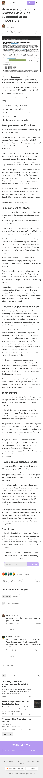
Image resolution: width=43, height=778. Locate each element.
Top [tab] (4, 676)
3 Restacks (26, 574)
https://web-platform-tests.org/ (25, 639)
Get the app (32, 768)
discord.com (20, 250)
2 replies (11, 630)
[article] (21, 689)
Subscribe (31, 3)
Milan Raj (9, 615)
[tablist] (11, 596)
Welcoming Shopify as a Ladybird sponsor (16, 720)
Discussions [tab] (18, 676)
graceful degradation (29, 274)
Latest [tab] (9, 676)
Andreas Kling (11, 25)
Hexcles (9, 637)
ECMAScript (10, 137)
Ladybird (26, 79)
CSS (27, 137)
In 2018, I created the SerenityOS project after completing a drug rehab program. (16, 690)
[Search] (39, 676)
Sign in (38, 3)
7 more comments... (8, 665)
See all (5, 734)
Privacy (23, 761)
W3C (31, 175)
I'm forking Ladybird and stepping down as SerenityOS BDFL (15, 684)
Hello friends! (6, 724)
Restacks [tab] (15, 596)
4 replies (11, 656)
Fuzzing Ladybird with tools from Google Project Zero (16, 703)
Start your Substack (16, 768)
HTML (19, 137)
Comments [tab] (6, 596)
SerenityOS (15, 77)
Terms (29, 761)
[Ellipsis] (40, 615)
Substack (11, 774)
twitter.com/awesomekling (14, 247)
